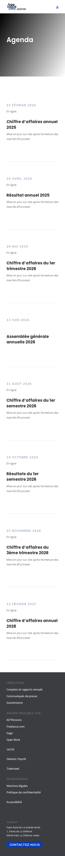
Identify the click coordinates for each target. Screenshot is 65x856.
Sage (9, 733)
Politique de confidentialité (23, 792)
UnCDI (10, 749)
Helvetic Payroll (16, 759)
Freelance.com (15, 726)
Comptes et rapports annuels (24, 689)
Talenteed (12, 768)
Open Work (13, 740)
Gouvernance (14, 703)
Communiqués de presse (21, 696)
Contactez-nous (25, 845)
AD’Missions (14, 720)
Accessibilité (14, 802)
